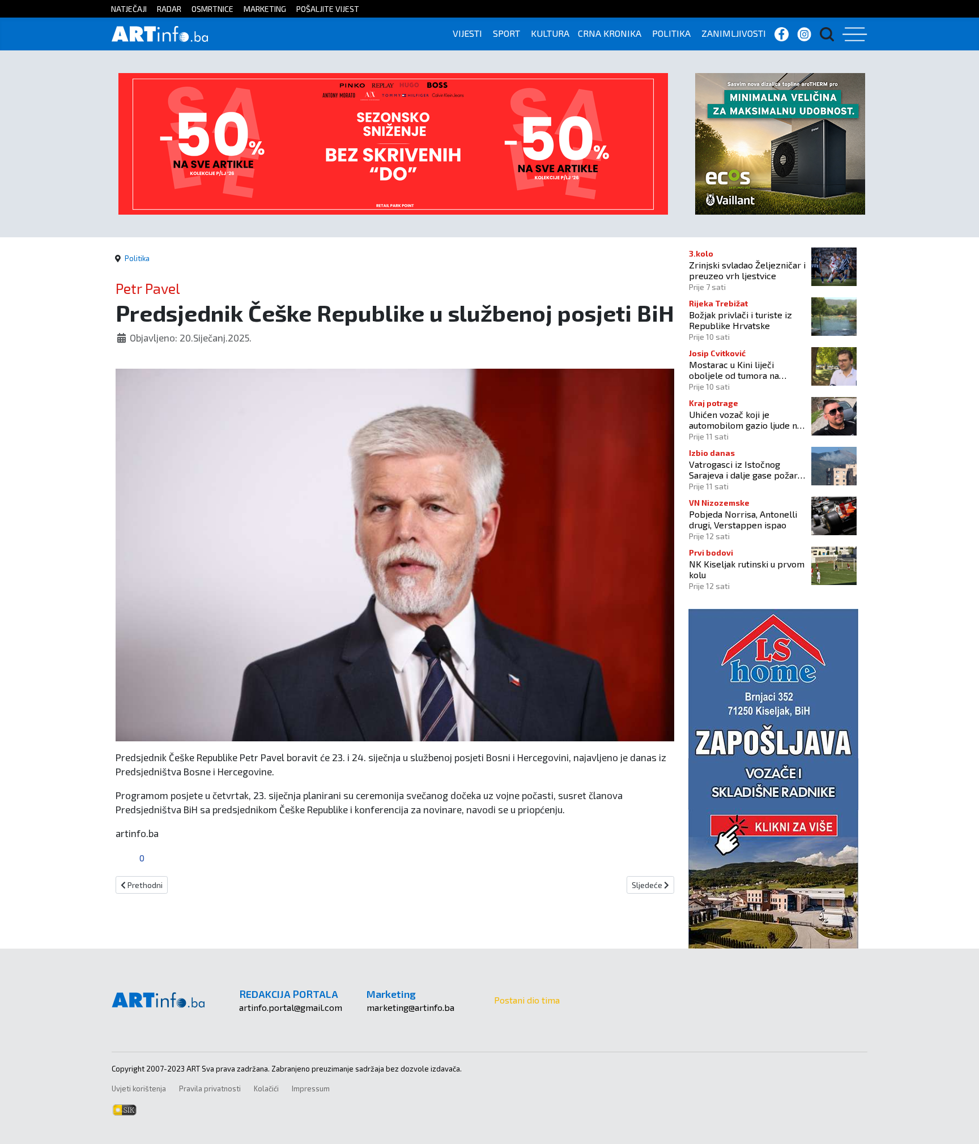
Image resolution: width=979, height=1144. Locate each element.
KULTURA (550, 33)
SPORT (506, 33)
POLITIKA (671, 33)
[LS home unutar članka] (773, 777)
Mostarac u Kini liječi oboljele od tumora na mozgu (734, 370)
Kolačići (266, 1088)
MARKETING (265, 9)
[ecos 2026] (780, 142)
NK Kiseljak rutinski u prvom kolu (747, 569)
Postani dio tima (527, 999)
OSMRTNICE (212, 9)
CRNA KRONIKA (609, 33)
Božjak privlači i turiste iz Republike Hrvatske (740, 320)
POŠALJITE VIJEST (327, 9)
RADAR (169, 9)
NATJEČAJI (129, 9)
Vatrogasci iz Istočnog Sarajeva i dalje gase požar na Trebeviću (743, 469)
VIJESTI (467, 33)
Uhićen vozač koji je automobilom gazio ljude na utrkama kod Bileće (745, 419)
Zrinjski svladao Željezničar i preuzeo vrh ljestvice (747, 270)
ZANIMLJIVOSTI (733, 33)
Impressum (311, 1088)
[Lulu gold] (393, 142)
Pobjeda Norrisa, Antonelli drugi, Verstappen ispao (743, 519)
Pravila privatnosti (210, 1088)
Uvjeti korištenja (139, 1088)
